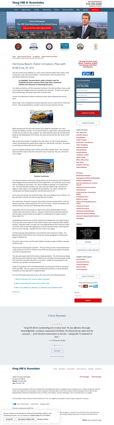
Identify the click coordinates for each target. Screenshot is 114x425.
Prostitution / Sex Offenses (84, 142)
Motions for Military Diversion (85, 213)
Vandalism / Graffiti (82, 155)
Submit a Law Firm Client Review (57, 356)
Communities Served (88, 123)
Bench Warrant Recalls (83, 175)
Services (79, 173)
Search (88, 300)
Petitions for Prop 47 (82, 206)
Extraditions (80, 218)
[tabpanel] (57, 332)
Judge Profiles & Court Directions (88, 250)
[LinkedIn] (88, 73)
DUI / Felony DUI (81, 132)
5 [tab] (61, 345)
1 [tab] (52, 345)
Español (85, 10)
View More (57, 351)
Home (16, 10)
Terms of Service (81, 369)
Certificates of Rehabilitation (85, 211)
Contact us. (16, 292)
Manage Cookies (45, 404)
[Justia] (92, 73)
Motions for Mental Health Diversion (87, 216)
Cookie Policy (34, 404)
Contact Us (95, 10)
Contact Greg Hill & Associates (94, 4)
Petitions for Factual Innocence (86, 187)
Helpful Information (84, 257)
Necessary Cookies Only (26, 419)
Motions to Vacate (82, 199)
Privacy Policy (71, 369)
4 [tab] (59, 345)
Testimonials (47, 10)
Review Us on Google (88, 276)
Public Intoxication (82, 147)
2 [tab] (55, 345)
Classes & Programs (82, 264)
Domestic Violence (82, 135)
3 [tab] (57, 345)
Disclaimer (62, 369)
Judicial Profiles (81, 267)
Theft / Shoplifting (82, 145)
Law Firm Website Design (92, 420)
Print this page (84, 377)
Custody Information (82, 262)
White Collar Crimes (82, 160)
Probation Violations (82, 165)
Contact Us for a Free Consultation (37, 28)
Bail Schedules (80, 259)
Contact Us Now (88, 113)
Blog (78, 10)
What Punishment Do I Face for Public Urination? (33, 279)
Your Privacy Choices (23, 404)
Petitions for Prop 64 (82, 208)
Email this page (96, 377)
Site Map (90, 369)
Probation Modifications (83, 180)
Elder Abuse (80, 162)
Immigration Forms (82, 197)
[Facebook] (84, 73)
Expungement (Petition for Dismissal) (87, 178)
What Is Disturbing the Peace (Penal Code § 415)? (32, 283)
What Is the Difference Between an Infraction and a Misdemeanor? (39, 287)
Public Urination (81, 140)
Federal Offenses (81, 167)
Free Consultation (83, 81)
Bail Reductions (81, 190)
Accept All (9, 419)
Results (56, 10)
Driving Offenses (81, 150)
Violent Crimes (80, 157)
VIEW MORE (88, 242)
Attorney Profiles (68, 10)
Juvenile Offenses (81, 152)
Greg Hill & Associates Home (28, 3)
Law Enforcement (81, 269)
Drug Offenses (80, 137)
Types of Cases (26, 10)
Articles (36, 10)
